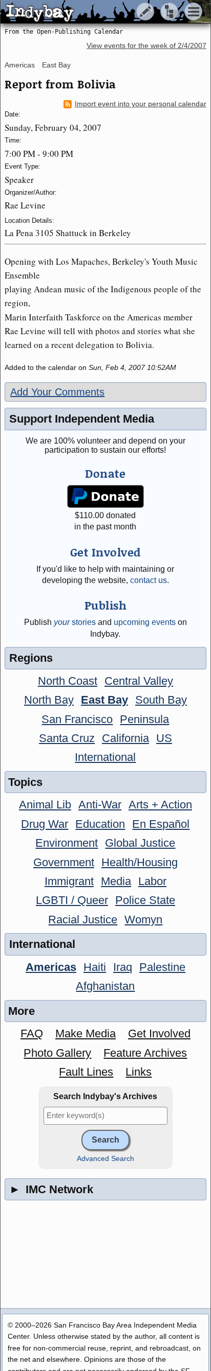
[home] (96, 12)
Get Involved (159, 1033)
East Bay (56, 65)
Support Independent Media (81, 418)
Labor (152, 881)
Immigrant (69, 881)
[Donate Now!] (106, 496)
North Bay (49, 699)
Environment (66, 842)
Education (100, 824)
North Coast (67, 681)
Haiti (94, 967)
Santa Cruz (67, 738)
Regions (31, 658)
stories (75, 622)
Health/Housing (139, 862)
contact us (148, 580)
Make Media (85, 1033)
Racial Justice (82, 919)
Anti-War (99, 804)
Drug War (44, 824)
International (105, 757)
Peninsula (144, 719)
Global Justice (140, 842)
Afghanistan (105, 986)
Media (116, 881)
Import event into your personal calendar (140, 104)
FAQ (31, 1033)
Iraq (122, 967)
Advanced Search (105, 1159)
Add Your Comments (57, 392)
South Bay (161, 699)
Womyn (143, 919)
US (164, 738)
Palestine (162, 967)
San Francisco (77, 719)
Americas (20, 65)
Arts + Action (160, 804)
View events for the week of (146, 46)
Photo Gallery (57, 1053)
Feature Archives (145, 1053)
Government (63, 862)
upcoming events (145, 622)
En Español (160, 824)
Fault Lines (86, 1071)
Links (138, 1071)
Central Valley (138, 681)
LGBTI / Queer (72, 900)
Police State (145, 900)
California (125, 738)
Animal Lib (45, 804)
